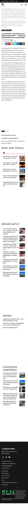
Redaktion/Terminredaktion (9, 463)
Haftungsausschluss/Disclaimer (9, 482)
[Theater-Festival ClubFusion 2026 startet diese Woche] (22, 178)
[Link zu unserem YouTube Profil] (9, 457)
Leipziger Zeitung (4, 1)
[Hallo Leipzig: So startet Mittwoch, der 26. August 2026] (22, 389)
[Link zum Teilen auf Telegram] (15, 43)
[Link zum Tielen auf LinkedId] (18, 43)
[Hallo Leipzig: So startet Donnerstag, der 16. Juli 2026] (22, 158)
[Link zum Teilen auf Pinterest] (9, 43)
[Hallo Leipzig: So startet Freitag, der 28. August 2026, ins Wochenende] (22, 268)
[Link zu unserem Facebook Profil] (3, 457)
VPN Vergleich (5, 473)
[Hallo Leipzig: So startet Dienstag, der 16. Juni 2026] (22, 171)
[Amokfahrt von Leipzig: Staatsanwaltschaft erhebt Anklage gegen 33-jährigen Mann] (22, 254)
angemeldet (11, 141)
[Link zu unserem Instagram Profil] (6, 457)
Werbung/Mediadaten (7, 466)
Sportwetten (5, 478)
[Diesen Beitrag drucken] (23, 43)
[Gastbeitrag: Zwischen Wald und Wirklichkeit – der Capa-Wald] (22, 261)
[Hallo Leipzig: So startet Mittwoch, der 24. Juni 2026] (22, 165)
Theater (7, 131)
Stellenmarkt (12, 1)
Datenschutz (5, 484)
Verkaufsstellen (5, 468)
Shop (17, 1)
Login (25, 1)
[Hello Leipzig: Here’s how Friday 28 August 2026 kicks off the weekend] (22, 274)
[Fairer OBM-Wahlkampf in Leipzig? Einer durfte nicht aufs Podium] (22, 403)
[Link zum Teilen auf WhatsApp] (12, 43)
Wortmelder (8, 30)
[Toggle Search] (21, 5)
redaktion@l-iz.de (5, 25)
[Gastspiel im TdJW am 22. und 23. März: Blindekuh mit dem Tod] (22, 184)
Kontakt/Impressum (7, 461)
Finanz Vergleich (6, 475)
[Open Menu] (25, 5)
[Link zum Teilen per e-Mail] (20, 43)
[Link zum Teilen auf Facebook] (6, 43)
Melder (3, 30)
